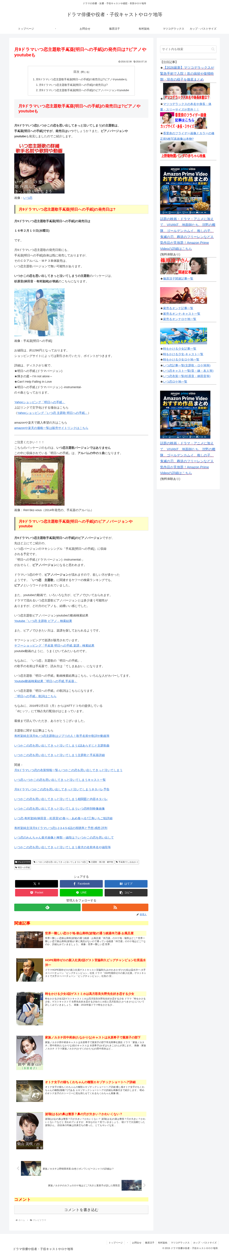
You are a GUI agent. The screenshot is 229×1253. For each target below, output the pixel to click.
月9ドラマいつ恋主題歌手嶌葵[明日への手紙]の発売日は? (73, 84)
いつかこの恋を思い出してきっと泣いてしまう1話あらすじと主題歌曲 (61, 745)
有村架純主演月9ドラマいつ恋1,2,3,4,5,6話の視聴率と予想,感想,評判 (60, 828)
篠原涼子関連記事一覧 (178, 278)
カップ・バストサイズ (205, 1242)
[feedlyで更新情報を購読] (47, 907)
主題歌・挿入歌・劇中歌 (102, 862)
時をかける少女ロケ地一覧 (181, 359)
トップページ (116, 1242)
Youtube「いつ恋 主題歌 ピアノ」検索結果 (43, 621)
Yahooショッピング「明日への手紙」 (39, 402)
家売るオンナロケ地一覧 (179, 319)
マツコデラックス (180, 1242)
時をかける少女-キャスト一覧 (183, 354)
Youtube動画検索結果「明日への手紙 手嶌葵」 (45, 681)
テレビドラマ (24, 862)
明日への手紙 (24, 867)
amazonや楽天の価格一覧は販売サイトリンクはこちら (51, 428)
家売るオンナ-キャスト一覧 (181, 313)
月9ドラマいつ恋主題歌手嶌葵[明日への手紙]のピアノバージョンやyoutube (84, 90)
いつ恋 (27, 198)
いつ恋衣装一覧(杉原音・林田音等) (186, 376)
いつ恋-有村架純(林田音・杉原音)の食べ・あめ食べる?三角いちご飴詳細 (63, 818)
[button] (126, 892)
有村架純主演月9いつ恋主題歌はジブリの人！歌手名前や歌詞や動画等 (61, 736)
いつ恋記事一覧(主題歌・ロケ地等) (186, 365)
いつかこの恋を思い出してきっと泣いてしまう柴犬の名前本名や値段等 (62, 847)
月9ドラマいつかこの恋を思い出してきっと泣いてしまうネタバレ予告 (61, 789)
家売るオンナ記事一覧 (178, 308)
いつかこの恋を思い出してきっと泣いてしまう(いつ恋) (61, 862)
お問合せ (136, 1242)
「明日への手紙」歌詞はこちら (35, 696)
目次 (76, 71)
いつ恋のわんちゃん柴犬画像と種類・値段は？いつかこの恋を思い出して (64, 837)
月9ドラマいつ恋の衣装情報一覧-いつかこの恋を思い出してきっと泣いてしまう (68, 770)
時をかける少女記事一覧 (179, 348)
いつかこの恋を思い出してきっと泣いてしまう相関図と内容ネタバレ (61, 799)
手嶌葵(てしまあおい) (128, 862)
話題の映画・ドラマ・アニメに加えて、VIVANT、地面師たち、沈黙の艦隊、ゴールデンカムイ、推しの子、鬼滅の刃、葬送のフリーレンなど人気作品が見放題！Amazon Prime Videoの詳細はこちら (187, 234)
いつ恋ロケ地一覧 (175, 381)
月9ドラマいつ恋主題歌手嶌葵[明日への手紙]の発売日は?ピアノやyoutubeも (81, 79)
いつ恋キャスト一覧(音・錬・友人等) (188, 370)
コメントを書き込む (81, 1210)
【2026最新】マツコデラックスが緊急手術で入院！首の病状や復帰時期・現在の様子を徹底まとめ (187, 73)
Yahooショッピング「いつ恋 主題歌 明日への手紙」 (52, 413)
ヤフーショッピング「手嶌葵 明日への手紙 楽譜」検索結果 (54, 645)
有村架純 (162, 1242)
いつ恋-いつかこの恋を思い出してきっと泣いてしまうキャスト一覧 (60, 780)
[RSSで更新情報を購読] (115, 907)
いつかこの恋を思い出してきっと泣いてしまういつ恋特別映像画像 (59, 808)
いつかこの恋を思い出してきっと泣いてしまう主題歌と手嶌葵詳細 (59, 755)
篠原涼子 (149, 1242)
